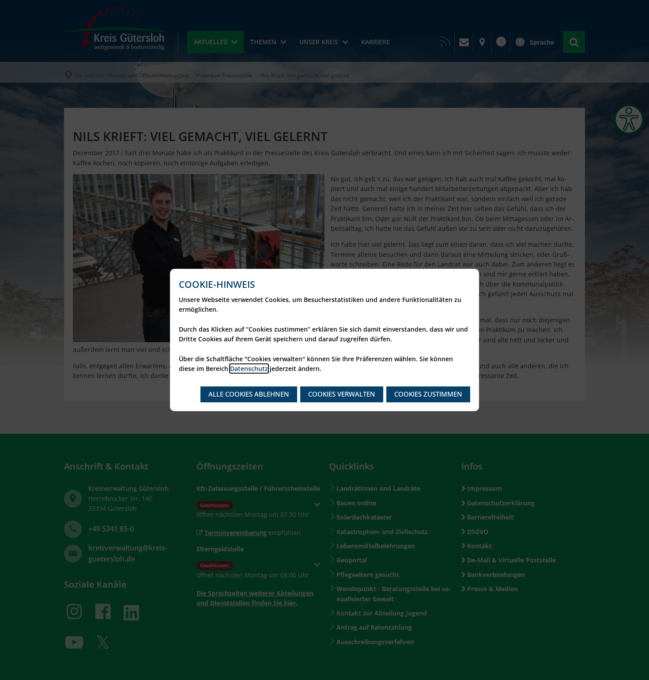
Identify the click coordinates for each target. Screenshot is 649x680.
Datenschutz (249, 368)
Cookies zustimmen (428, 394)
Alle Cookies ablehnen (248, 394)
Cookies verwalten (341, 394)
